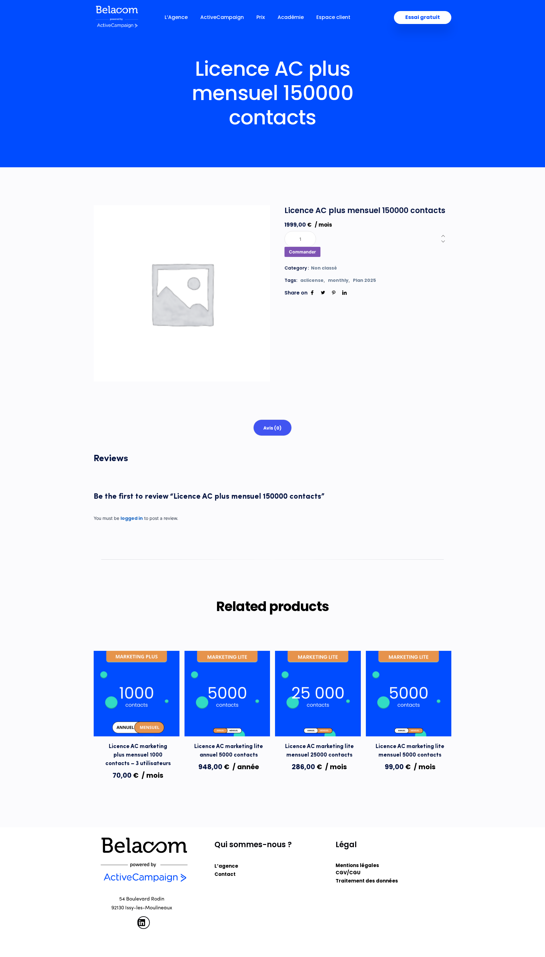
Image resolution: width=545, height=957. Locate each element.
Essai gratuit (422, 17)
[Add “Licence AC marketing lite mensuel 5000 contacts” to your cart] (408, 723)
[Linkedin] (344, 292)
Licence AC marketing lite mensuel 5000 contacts (410, 751)
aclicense (312, 280)
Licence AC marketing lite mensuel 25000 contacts (319, 751)
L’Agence (176, 17)
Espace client (333, 17)
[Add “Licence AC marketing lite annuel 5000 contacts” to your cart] (227, 723)
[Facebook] (312, 292)
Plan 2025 (364, 280)
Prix (260, 17)
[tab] (272, 428)
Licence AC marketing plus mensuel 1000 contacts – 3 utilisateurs (138, 755)
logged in (131, 518)
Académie (291, 17)
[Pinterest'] (333, 292)
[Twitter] (323, 292)
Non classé (324, 268)
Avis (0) (272, 428)
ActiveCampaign (222, 17)
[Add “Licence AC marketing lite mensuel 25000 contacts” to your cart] (318, 723)
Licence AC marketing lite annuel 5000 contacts (228, 751)
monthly (338, 280)
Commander (302, 251)
